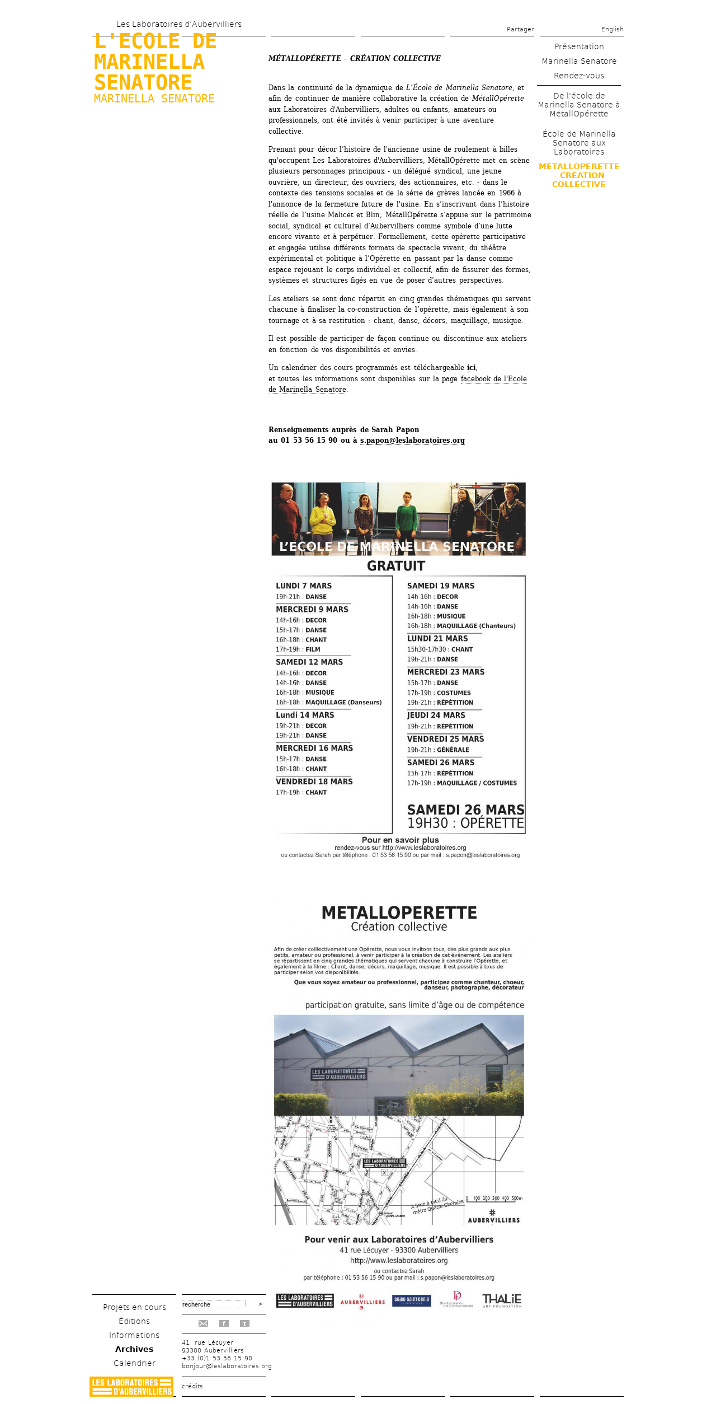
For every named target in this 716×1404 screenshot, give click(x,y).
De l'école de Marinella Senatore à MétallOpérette (579, 104)
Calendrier (135, 1363)
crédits (192, 1386)
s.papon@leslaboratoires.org (412, 440)
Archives (134, 1349)
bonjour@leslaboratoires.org (227, 1366)
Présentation (579, 46)
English (612, 29)
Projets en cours (134, 1307)
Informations (134, 1335)
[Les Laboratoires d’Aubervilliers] (131, 1393)
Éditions (134, 1321)
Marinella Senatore (154, 98)
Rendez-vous (579, 75)
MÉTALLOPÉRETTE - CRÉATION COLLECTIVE (579, 175)
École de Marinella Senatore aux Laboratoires (579, 142)
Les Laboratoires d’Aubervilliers (179, 24)
